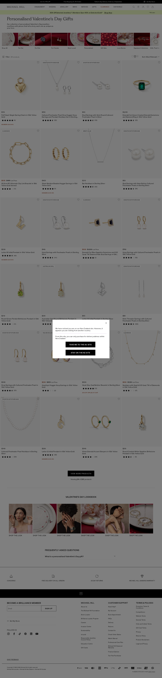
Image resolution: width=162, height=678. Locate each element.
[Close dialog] (106, 323)
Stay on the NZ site (80, 353)
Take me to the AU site (80, 344)
